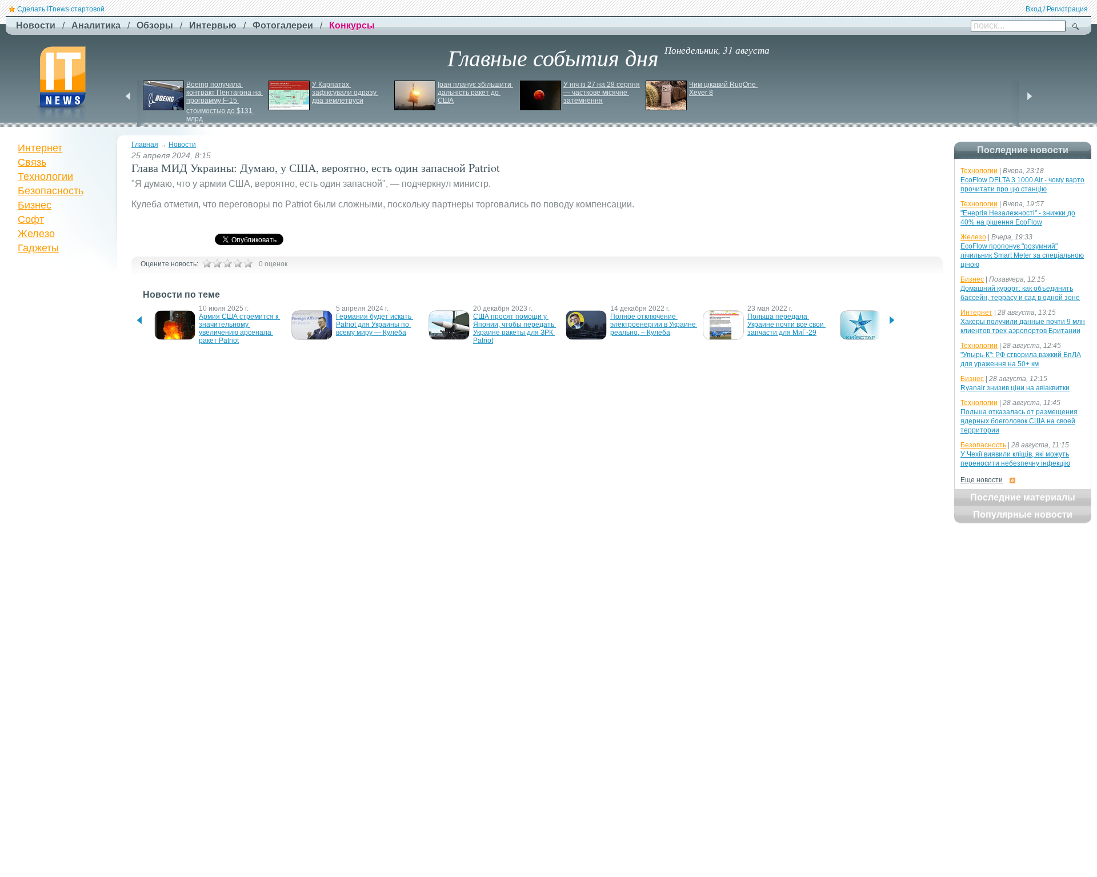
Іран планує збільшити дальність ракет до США (475, 93)
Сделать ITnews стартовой (61, 9)
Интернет (40, 148)
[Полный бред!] (207, 263)
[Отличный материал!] (248, 263)
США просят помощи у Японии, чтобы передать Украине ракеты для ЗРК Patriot (514, 329)
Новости (182, 145)
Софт (31, 219)
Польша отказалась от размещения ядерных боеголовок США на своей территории (1019, 421)
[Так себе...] (227, 263)
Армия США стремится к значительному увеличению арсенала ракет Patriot (239, 329)
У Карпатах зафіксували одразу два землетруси (345, 93)
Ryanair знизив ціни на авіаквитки (1015, 388)
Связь (32, 162)
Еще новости (981, 480)
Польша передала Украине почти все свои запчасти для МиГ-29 (786, 325)
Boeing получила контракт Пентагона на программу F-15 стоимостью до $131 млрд (224, 102)
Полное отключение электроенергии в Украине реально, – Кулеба (654, 325)
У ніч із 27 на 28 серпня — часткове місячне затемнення (602, 93)
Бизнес (34, 205)
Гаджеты (38, 248)
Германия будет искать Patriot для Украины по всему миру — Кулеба (374, 325)
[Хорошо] (238, 263)
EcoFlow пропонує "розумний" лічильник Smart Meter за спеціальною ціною (1022, 255)
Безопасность (50, 191)
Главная (144, 145)
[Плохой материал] (217, 263)
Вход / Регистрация (1057, 9)
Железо (36, 233)
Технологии (45, 176)
